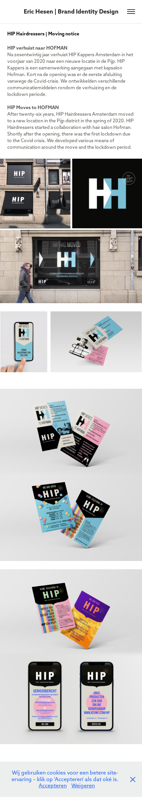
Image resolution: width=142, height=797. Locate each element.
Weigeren (83, 785)
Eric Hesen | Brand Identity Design (71, 11)
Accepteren (53, 785)
